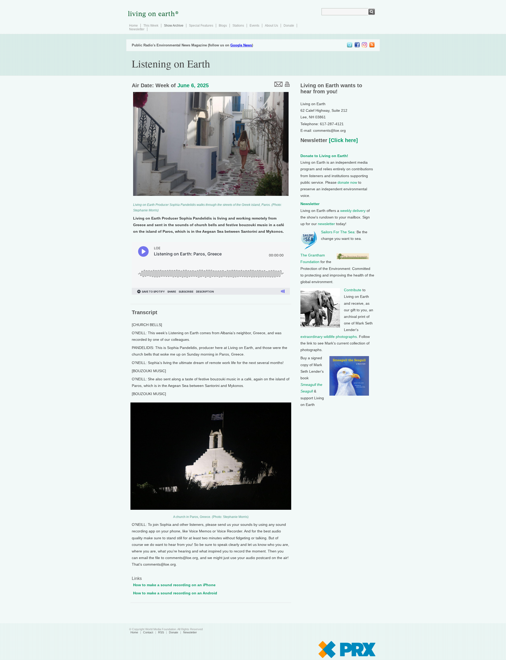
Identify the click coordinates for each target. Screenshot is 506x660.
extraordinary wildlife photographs (328, 336)
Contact (148, 632)
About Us (271, 25)
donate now (347, 182)
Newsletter (136, 29)
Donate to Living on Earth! (324, 156)
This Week (150, 25)
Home (133, 25)
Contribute (352, 290)
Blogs (223, 25)
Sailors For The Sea (337, 232)
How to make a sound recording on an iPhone (174, 585)
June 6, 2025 (193, 85)
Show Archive (173, 25)
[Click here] (342, 140)
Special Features (201, 25)
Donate (289, 25)
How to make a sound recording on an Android (175, 593)
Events (254, 25)
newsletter (326, 224)
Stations (238, 25)
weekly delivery (353, 210)
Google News (241, 45)
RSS (161, 632)
